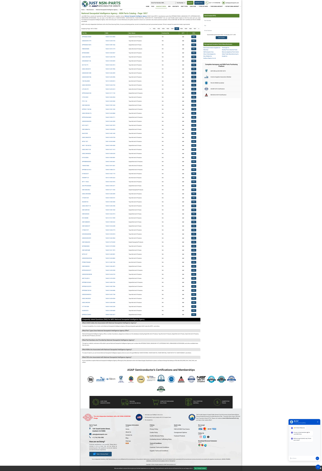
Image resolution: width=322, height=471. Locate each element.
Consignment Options (180, 432)
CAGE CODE (193, 6)
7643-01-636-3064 (110, 238)
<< (150, 29)
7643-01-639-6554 (110, 298)
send (317, 458)
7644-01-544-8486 (110, 290)
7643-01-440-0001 (110, 254)
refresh (318, 422)
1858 (181, 29)
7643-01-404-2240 (110, 306)
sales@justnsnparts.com (99, 434)
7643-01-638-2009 (110, 194)
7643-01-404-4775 (110, 230)
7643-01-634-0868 (110, 113)
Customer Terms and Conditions (159, 447)
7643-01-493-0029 (110, 61)
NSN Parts (175, 6)
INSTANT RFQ (199, 3)
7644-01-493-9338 (110, 270)
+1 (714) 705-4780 (98, 438)
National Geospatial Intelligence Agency (107, 10)
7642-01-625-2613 (110, 89)
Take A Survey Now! (102, 454)
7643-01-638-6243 (110, 153)
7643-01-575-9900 (110, 246)
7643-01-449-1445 (110, 133)
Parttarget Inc (225, 48)
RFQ (194, 37)
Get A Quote (221, 38)
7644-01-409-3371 (110, 186)
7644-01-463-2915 (110, 214)
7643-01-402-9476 (110, 182)
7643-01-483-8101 (110, 198)
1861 (195, 29)
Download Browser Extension (207, 441)
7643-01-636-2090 (110, 121)
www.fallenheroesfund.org (230, 418)
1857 (176, 29)
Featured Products (179, 436)
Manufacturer (90, 10)
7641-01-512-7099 (110, 218)
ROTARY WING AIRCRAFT (232, 6)
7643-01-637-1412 (110, 149)
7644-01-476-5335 (110, 278)
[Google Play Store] (202, 445)
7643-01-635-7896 (110, 69)
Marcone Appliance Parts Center (230, 52)
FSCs (152, 6)
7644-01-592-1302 (110, 109)
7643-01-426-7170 (110, 174)
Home (147, 6)
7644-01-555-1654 (110, 105)
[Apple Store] (199, 445)
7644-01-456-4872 (110, 266)
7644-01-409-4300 (110, 145)
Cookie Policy (154, 432)
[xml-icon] (127, 443)
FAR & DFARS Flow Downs (182, 429)
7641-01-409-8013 (110, 81)
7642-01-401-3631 (110, 166)
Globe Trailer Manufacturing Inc (230, 54)
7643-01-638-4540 (110, 302)
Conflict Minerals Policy (157, 436)
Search (190, 3)
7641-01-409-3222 (110, 178)
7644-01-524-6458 (110, 226)
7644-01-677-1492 (110, 190)
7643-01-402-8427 (110, 53)
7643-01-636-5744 (110, 85)
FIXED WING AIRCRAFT (217, 6)
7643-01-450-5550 (110, 202)
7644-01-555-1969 (110, 210)
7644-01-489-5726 (110, 282)
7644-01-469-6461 (110, 161)
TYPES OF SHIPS (203, 6)
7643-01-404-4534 (110, 97)
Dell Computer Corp (208, 52)
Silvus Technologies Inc (209, 54)
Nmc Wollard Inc (207, 56)
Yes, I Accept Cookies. (200, 468)
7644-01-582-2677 (110, 314)
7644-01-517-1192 (110, 93)
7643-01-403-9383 (110, 101)
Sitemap (129, 441)
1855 (167, 29)
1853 (158, 29)
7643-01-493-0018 (110, 234)
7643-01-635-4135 (110, 41)
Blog (127, 438)
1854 (163, 29)
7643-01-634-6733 (110, 274)
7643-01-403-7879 (110, 125)
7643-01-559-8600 (110, 310)
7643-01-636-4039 (110, 73)
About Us (128, 432)
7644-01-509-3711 (110, 117)
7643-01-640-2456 (110, 206)
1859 (185, 29)
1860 (190, 29)
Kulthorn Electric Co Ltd (209, 58)
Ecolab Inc (224, 56)
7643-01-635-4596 (110, 77)
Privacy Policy (154, 429)
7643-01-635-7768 (110, 294)
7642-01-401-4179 (110, 49)
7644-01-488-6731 (110, 170)
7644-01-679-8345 (110, 242)
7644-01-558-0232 (110, 222)
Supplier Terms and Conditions (159, 451)
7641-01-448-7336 (110, 262)
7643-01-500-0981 (110, 157)
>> (198, 29)
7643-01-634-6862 (110, 258)
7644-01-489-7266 (110, 45)
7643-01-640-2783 (110, 57)
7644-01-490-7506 (110, 286)
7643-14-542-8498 (110, 141)
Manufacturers (161, 6)
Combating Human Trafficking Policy (161, 439)
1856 (172, 29)
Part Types (184, 6)
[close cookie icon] (320, 468)
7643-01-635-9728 (110, 137)
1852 (154, 29)
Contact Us (129, 435)
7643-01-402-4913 (110, 65)
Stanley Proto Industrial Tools (229, 50)
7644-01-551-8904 (110, 37)
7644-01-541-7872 (110, 250)
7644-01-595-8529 (110, 129)
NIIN (169, 6)
